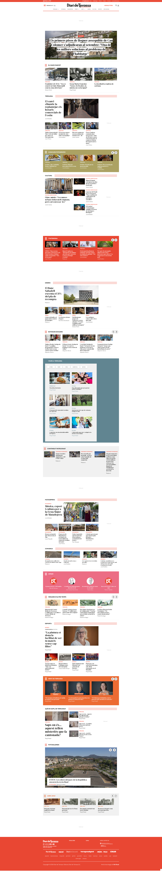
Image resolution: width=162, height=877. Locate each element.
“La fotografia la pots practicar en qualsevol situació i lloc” (79, 698)
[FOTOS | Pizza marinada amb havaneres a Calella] (105, 158)
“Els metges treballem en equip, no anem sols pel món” (55, 698)
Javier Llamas (75, 137)
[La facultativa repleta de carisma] (105, 74)
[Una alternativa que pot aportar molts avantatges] (82, 378)
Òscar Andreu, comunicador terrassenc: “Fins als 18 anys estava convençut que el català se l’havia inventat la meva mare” (91, 138)
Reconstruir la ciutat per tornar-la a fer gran (90, 587)
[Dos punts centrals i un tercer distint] (88, 802)
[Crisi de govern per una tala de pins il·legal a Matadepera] (92, 527)
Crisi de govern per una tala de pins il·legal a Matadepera (92, 536)
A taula (108, 1)
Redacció (47, 302)
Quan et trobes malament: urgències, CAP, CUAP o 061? (60, 456)
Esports (100, 9)
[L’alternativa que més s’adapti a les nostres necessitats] (82, 422)
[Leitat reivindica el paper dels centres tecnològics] (51, 310)
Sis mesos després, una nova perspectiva (105, 809)
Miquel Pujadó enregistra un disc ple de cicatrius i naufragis (91, 183)
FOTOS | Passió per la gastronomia (86, 165)
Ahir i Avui (46, 806)
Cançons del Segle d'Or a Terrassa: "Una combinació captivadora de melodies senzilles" (91, 195)
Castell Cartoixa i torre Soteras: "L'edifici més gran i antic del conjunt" (70, 611)
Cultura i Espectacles (51, 195)
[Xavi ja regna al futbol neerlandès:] (51, 656)
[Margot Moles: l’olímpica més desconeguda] (65, 656)
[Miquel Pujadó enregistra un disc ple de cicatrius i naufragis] (79, 181)
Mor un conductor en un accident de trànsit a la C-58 (78, 134)
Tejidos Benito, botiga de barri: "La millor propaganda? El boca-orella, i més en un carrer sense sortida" (52, 347)
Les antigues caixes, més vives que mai (91, 318)
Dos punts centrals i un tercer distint (87, 809)
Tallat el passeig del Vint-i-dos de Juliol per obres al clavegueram (51, 135)
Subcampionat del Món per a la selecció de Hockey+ (78, 666)
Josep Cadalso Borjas (64, 668)
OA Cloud (116, 864)
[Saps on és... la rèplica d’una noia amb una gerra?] (73, 724)
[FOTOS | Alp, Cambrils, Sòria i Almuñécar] (52, 158)
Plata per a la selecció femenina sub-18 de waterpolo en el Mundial (91, 666)
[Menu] (45, 5)
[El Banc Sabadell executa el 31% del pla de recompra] (81, 295)
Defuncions (106, 9)
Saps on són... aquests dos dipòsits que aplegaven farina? (85, 715)
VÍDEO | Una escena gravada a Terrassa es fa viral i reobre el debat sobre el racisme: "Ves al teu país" (52, 254)
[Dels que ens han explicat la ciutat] (52, 802)
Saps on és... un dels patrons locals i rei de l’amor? (85, 734)
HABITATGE (75, 366)
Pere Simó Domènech (64, 320)
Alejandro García (49, 352)
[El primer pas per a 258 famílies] (53, 581)
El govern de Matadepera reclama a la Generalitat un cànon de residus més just (64, 537)
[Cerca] (116, 5)
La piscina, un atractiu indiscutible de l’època (59, 433)
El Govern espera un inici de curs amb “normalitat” (64, 134)
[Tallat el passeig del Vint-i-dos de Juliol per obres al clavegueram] (51, 125)
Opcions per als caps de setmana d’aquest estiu (81, 411)
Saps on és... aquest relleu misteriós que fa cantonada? (56, 729)
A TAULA (51, 366)
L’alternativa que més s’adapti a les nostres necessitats (82, 433)
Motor (100, 1)
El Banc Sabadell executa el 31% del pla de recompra (53, 293)
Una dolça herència (55, 387)
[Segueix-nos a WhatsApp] (48, 844)
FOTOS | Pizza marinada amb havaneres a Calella (105, 166)
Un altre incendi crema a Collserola (70, 561)
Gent (83, 9)
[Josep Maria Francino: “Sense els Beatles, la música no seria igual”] (81, 74)
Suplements (86, 1)
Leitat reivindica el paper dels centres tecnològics (51, 318)
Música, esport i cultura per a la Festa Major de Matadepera (53, 510)
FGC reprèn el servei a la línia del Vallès (89, 561)
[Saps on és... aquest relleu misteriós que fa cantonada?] (56, 716)
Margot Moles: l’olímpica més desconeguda (63, 665)
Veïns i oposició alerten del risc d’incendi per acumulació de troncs (77, 537)
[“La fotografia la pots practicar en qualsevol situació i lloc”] (79, 688)
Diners (89, 9)
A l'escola (52, 408)
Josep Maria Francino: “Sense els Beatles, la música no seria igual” (78, 86)
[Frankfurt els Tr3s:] (56, 74)
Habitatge (95, 1)
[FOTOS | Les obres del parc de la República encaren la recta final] (81, 767)
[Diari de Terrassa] (79, 5)
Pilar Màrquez (75, 542)
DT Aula (74, 386)
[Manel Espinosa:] (70, 244)
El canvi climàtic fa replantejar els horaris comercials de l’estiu (53, 108)
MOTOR (83, 366)
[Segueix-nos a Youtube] (53, 844)
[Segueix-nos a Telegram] (50, 844)
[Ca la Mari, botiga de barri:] (87, 337)
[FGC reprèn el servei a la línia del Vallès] (90, 554)
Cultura (94, 9)
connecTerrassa (115, 1)
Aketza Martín (48, 90)
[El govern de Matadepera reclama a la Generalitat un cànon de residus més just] (65, 527)
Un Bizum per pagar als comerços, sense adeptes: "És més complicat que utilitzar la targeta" (78, 321)
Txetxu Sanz (90, 589)
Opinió (77, 9)
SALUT (59, 366)
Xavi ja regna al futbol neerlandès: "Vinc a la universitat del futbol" (51, 666)
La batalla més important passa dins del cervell (72, 587)
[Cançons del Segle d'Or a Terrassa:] (79, 193)
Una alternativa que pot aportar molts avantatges (80, 388)
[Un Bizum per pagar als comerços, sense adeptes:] (78, 310)
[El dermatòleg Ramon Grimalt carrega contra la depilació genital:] (87, 244)
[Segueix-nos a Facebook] (43, 844)
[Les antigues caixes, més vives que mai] (92, 310)
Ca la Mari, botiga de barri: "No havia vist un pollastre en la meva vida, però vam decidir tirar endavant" (87, 347)
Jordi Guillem (48, 118)
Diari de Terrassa (53, 588)
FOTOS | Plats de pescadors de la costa (69, 165)
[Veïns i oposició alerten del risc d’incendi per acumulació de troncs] (78, 527)
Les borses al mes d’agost (64, 317)
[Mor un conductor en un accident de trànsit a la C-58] (78, 125)
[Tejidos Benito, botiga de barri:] (52, 337)
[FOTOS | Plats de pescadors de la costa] (70, 158)
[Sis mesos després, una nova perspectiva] (106, 802)
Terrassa (56, 9)
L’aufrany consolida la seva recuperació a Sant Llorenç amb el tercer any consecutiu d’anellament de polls (109, 563)
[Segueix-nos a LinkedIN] (51, 844)
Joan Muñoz (81, 57)
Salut (104, 1)
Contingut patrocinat (61, 451)
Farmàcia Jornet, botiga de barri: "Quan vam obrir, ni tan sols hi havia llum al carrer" (104, 346)
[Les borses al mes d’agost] (65, 310)
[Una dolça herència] (59, 378)
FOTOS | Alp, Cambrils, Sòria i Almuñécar (52, 165)
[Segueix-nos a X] (45, 844)
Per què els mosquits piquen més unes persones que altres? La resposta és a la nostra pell (105, 254)
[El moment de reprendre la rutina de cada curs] (59, 400)
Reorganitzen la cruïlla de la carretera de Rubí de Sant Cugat (53, 561)
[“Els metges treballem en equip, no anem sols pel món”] (55, 688)
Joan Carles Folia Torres (72, 589)
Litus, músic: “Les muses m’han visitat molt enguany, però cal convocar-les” (57, 199)
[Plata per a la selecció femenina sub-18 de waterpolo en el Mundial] (92, 656)
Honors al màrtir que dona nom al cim (50, 535)
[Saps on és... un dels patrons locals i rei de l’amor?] (73, 734)
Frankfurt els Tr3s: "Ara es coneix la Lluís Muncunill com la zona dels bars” (55, 86)
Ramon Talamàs (108, 589)
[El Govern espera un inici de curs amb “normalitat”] (65, 125)
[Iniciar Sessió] (118, 5)
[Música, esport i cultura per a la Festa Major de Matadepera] (81, 512)
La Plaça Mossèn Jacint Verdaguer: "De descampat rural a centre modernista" (104, 612)
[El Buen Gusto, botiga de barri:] (70, 337)
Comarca (63, 9)
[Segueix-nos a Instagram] (46, 844)
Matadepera (70, 9)
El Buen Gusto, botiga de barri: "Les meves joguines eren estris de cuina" (70, 346)
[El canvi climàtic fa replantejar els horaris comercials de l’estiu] (81, 108)
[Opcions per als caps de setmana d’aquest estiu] (82, 400)
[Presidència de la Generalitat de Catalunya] (106, 843)
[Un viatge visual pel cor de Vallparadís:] (87, 603)
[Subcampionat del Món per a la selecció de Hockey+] (78, 656)
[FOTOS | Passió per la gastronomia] (87, 158)
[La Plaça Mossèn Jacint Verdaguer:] (105, 603)
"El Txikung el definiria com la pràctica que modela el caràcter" (102, 698)
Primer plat (52, 386)
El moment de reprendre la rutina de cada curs (58, 411)
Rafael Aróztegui (49, 617)
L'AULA (66, 366)
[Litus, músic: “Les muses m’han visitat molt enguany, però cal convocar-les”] (59, 186)
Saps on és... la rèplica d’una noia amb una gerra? (85, 725)
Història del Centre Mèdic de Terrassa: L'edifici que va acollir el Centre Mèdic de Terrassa (52, 612)
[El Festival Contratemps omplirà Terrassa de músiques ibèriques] (79, 207)
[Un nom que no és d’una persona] (70, 802)
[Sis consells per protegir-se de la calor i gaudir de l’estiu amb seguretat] (74, 454)
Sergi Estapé (73, 90)
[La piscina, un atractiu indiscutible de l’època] (59, 422)
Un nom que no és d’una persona (69, 809)
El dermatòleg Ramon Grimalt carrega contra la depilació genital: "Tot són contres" (87, 253)
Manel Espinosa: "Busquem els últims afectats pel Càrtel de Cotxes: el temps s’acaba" (69, 254)
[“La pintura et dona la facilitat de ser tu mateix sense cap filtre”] (81, 636)
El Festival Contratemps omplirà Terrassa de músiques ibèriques (91, 209)
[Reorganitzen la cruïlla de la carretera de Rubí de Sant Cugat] (53, 554)
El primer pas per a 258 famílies (53, 586)
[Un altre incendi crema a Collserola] (72, 554)
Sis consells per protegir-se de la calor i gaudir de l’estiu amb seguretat (86, 457)
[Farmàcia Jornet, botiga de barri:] (105, 337)
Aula (90, 1)
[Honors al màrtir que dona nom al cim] (51, 527)
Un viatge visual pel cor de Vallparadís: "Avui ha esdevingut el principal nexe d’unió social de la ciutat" (87, 612)
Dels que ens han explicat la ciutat (49, 809)
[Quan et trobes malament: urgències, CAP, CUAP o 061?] (49, 454)
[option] (52, 162)
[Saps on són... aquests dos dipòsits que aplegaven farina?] (73, 714)
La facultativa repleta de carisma (104, 85)
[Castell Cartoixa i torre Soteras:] (70, 603)
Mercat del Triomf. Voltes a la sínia (108, 587)
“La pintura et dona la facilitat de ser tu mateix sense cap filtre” (53, 639)
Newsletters (108, 5)
